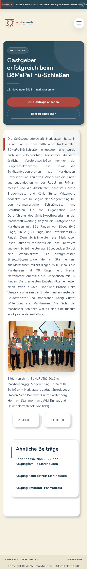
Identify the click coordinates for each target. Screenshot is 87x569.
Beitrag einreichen (43, 114)
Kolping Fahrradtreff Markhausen (41, 476)
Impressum (74, 559)
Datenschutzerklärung (21, 559)
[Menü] (79, 23)
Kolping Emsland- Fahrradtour (39, 488)
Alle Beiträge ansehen (43, 102)
